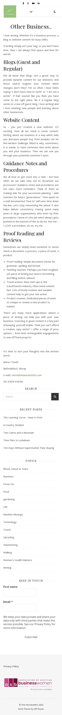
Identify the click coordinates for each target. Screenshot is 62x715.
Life (5, 506)
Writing (7, 567)
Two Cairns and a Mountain (18, 432)
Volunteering (10, 544)
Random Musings (13, 514)
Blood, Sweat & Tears (15, 468)
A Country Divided (13, 425)
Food (6, 491)
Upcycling (8, 537)
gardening (9, 499)
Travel (7, 529)
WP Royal (38, 708)
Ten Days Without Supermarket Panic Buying (28, 447)
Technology (10, 522)
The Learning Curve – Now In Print (22, 417)
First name (10, 587)
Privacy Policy (11, 666)
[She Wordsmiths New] (10, 11)
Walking (7, 552)
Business (8, 476)
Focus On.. (9, 484)
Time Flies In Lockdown (16, 440)
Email (8, 602)
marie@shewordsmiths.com (27, 375)
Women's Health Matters (17, 560)
